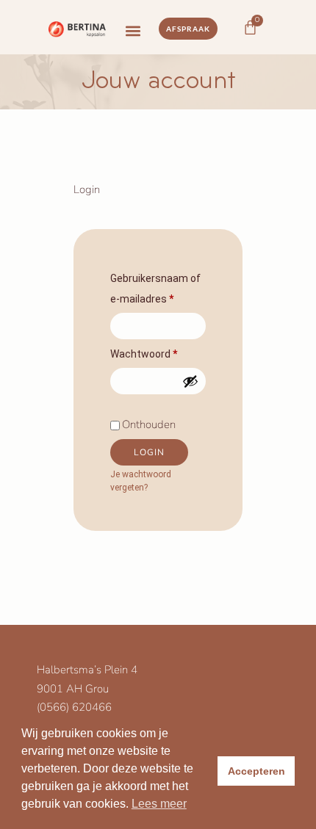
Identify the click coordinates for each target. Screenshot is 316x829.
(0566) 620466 (74, 707)
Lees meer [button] (159, 803)
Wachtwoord (158, 352)
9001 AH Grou (73, 688)
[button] (133, 31)
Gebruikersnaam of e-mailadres (158, 286)
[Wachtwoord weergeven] (190, 381)
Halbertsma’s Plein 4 (87, 669)
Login (149, 452)
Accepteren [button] (256, 771)
